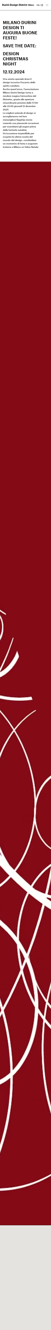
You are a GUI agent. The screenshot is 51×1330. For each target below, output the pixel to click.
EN (38, 5)
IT (42, 5)
